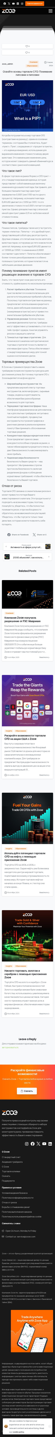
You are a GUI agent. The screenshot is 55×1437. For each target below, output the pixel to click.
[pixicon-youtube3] (44, 1144)
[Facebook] (5, 3)
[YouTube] (13, 3)
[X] (9, 3)
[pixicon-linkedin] (50, 1144)
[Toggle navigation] (50, 11)
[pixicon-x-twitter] (38, 1144)
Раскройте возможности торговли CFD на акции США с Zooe (25, 737)
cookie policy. (19, 1432)
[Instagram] (22, 3)
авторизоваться (10, 1047)
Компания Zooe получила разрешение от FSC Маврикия (22, 619)
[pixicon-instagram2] (27, 1144)
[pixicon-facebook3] (33, 1144)
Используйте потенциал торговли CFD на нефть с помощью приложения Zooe (24, 856)
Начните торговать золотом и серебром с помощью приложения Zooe (25, 974)
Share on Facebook (20, 534)
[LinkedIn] (18, 3)
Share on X (41, 534)
